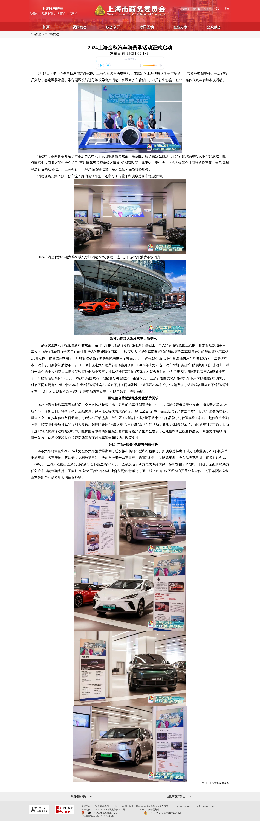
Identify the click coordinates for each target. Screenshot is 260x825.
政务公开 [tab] (113, 27)
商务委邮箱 (154, 809)
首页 (46, 27)
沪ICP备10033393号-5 (105, 813)
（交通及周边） (163, 806)
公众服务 (214, 27)
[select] (91, 796)
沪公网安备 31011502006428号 (167, 813)
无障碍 (185, 9)
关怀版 (196, 9)
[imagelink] (39, 809)
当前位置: (36, 34)
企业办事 (180, 27)
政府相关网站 (79, 796)
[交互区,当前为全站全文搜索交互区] (217, 9)
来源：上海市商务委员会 (215, 783)
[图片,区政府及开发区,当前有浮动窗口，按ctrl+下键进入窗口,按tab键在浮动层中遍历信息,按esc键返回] (189, 796)
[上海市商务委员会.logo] (130, 11)
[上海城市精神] (53, 11)
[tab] (217, 9)
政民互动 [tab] (147, 27)
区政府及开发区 (176, 796)
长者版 (207, 9)
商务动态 (54, 34)
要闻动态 (80, 27)
